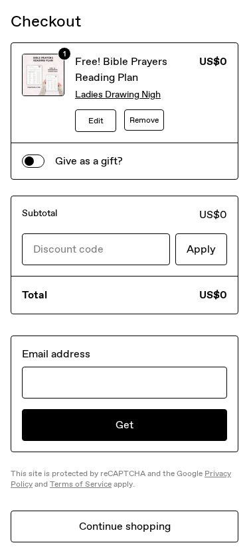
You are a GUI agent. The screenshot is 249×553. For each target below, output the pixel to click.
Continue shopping (125, 526)
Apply (201, 249)
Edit (96, 120)
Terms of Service (81, 484)
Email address (56, 353)
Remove (144, 120)
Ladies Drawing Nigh (118, 94)
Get (124, 424)
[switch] (33, 161)
